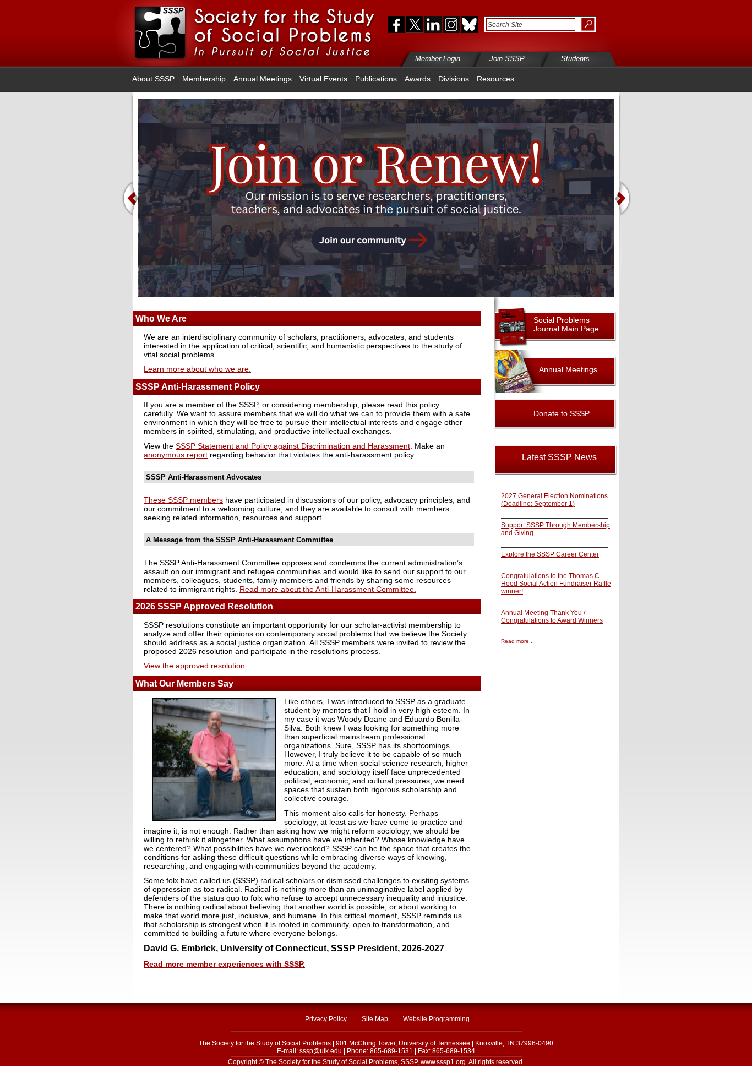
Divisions (453, 78)
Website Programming (436, 1019)
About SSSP (153, 78)
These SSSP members (183, 499)
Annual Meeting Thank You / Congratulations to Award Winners (552, 616)
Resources (495, 78)
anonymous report (176, 454)
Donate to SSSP (561, 413)
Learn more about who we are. (197, 368)
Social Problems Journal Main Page (566, 324)
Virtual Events (323, 78)
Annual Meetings (262, 78)
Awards (418, 78)
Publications (376, 78)
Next (623, 199)
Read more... (517, 641)
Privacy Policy (326, 1019)
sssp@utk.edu (320, 1051)
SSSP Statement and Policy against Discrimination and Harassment (293, 446)
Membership (204, 78)
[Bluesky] (468, 24)
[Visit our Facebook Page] (394, 24)
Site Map (375, 1019)
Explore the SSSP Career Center (550, 554)
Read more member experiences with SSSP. (224, 964)
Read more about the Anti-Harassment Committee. (327, 589)
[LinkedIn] (433, 24)
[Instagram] (451, 24)
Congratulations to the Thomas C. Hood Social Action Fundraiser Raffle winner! (556, 583)
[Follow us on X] (415, 24)
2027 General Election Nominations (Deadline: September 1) (554, 500)
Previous (130, 199)
